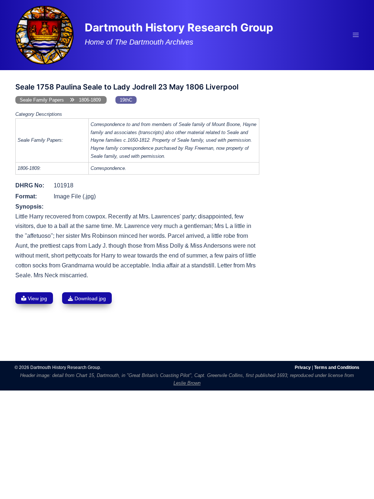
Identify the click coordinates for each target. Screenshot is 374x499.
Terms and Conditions (336, 367)
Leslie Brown (187, 383)
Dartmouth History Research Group (179, 27)
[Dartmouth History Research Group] (44, 34)
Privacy (303, 367)
